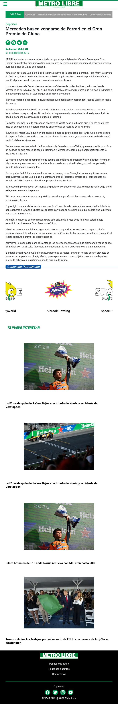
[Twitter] (19, 42)
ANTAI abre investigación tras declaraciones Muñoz (50, 14)
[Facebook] (13, 42)
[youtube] (71, 692)
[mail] (63, 692)
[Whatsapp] (8, 42)
